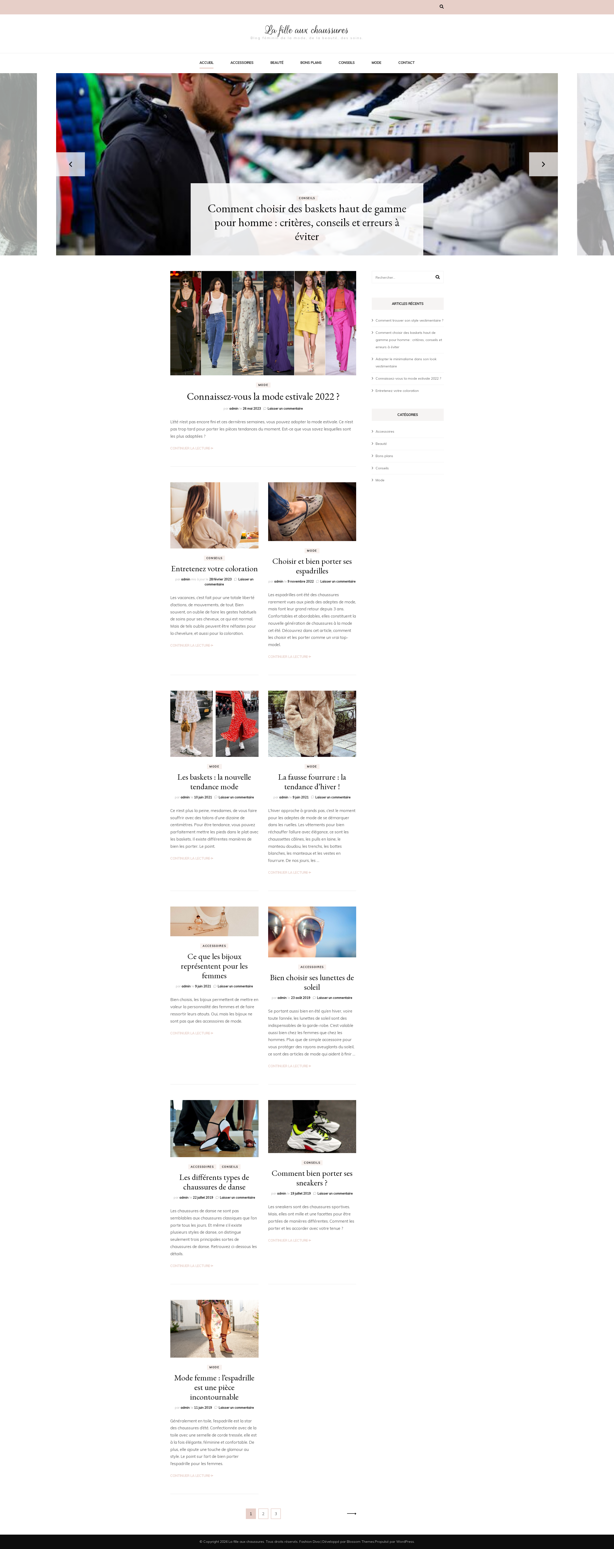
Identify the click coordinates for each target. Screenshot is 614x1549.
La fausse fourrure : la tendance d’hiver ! (312, 782)
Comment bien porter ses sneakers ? (312, 1178)
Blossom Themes (360, 1541)
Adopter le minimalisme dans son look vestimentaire (307, 229)
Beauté (277, 62)
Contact (406, 62)
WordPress (405, 1541)
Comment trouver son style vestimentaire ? (409, 320)
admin (233, 408)
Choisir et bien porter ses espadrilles (312, 566)
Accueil (206, 62)
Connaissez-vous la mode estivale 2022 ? (263, 396)
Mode (376, 62)
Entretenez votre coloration (214, 568)
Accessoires (242, 62)
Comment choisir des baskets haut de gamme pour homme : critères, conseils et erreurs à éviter (409, 339)
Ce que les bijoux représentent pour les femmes (214, 966)
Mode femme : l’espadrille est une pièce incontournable (214, 1387)
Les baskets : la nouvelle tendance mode (214, 782)
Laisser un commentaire (285, 408)
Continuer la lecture (190, 448)
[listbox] (307, 164)
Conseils (347, 62)
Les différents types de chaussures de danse (214, 1182)
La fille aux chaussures (307, 30)
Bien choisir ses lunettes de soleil (312, 982)
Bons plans (311, 62)
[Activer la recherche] (442, 7)
